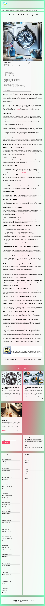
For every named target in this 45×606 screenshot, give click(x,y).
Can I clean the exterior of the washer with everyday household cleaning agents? (17, 86)
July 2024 (26, 471)
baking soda (24, 172)
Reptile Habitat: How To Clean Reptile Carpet (12, 359)
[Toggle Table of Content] (29, 63)
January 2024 (27, 478)
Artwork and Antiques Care (6, 459)
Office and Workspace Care (6, 549)
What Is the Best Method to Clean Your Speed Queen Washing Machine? (15, 65)
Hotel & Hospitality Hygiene (7, 531)
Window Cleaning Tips (6, 592)
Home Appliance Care (6, 522)
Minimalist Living (5, 545)
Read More (4, 398)
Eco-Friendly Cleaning (6, 504)
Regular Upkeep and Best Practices (10, 74)
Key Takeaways (6, 64)
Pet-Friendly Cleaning (6, 565)
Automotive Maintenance (6, 463)
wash (23, 121)
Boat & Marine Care (5, 475)
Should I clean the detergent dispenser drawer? (11, 81)
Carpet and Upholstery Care (7, 477)
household (18, 109)
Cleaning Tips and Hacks (6, 488)
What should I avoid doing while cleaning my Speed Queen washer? (15, 89)
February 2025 (27, 460)
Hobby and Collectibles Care (7, 520)
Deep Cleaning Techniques (6, 497)
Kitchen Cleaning (5, 540)
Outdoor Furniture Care (6, 558)
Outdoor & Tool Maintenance (7, 554)
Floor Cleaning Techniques (6, 511)
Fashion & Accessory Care (6, 506)
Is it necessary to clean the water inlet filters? (11, 84)
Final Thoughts (8, 90)
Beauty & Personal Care (6, 472)
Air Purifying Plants (5, 454)
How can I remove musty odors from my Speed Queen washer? (14, 85)
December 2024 (27, 464)
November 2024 (27, 467)
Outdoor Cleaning (5, 556)
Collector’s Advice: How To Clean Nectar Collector (32, 359)
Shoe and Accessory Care (6, 574)
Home (3, 10)
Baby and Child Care (5, 466)
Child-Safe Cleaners (5, 481)
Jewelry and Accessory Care (7, 538)
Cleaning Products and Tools (7, 486)
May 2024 (26, 476)
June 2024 (26, 473)
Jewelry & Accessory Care (6, 536)
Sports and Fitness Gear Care (7, 579)
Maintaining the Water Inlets (10, 73)
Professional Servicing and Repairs (10, 75)
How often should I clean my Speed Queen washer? (12, 79)
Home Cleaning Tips (5, 524)
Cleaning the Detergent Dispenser (10, 71)
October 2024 (27, 469)
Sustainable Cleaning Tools (6, 581)
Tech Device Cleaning (10, 10)
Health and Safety (5, 518)
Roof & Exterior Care (6, 567)
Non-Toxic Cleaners (5, 547)
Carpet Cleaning (5, 479)
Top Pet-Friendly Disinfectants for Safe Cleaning (33, 439)
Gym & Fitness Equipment (6, 515)
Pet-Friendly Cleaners (6, 563)
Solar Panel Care (5, 576)
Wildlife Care (4, 590)
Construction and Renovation (7, 495)
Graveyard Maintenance (6, 513)
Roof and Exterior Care (6, 570)
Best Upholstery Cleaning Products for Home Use (33, 437)
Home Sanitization (5, 529)
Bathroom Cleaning (5, 468)
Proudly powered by (15, 600)
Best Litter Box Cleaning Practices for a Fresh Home (33, 441)
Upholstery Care (5, 588)
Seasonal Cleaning (5, 572)
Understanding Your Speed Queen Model (11, 66)
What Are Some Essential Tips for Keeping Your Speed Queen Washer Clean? (16, 76)
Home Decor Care (5, 527)
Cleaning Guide (5, 484)
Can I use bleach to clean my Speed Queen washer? (12, 80)
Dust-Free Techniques (6, 502)
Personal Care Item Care (6, 561)
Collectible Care (5, 493)
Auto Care (4, 461)
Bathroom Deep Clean (6, 470)
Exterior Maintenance (9, 72)
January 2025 (27, 462)
